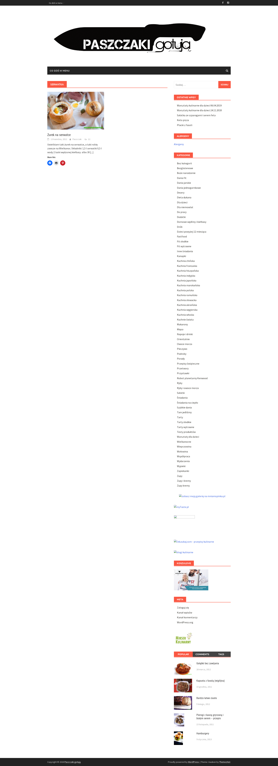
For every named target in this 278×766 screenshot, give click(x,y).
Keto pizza (183, 120)
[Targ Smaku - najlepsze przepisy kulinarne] (184, 523)
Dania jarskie (184, 182)
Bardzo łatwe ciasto (206, 698)
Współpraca (183, 456)
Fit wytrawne (184, 246)
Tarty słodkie (184, 422)
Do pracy (181, 212)
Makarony (182, 324)
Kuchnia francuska (187, 265)
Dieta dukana (184, 197)
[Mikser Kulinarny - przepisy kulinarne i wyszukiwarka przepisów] (183, 637)
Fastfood (182, 236)
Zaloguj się (183, 607)
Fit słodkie (182, 241)
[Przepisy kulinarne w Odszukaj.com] (194, 541)
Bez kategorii (184, 163)
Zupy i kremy (184, 480)
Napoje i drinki (185, 334)
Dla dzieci (182, 202)
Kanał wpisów (184, 612)
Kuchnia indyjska (186, 275)
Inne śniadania (185, 251)
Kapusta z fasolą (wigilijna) (210, 680)
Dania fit (181, 178)
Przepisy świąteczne (188, 363)
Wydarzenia (183, 461)
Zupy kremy (183, 485)
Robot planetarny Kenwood (192, 378)
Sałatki (181, 392)
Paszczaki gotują (73, 762)
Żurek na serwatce (59, 135)
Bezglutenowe (185, 168)
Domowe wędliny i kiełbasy (191, 221)
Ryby (179, 383)
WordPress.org (185, 622)
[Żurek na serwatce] (75, 110)
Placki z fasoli (184, 125)
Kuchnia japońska (186, 280)
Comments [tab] (202, 654)
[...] (91, 152)
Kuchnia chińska (186, 260)
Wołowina (182, 451)
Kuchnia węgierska (187, 309)
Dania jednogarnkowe (189, 187)
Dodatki (181, 217)
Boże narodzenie (186, 173)
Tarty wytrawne (185, 427)
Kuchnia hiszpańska (188, 270)
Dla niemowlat (185, 207)
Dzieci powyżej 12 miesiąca (191, 231)
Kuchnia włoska (185, 314)
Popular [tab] (183, 654)
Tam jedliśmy (184, 412)
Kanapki (181, 256)
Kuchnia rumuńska (187, 295)
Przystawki (183, 373)
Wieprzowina (184, 446)
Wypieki (181, 466)
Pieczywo (182, 348)
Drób (179, 226)
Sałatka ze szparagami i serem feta (196, 115)
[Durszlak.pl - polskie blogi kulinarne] (183, 552)
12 (89, 139)
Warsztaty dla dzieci (188, 436)
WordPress (193, 762)
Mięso (180, 329)
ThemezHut (224, 762)
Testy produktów (186, 431)
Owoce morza (184, 344)
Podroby (181, 353)
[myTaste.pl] (181, 506)
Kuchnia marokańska (188, 285)
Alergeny (179, 144)
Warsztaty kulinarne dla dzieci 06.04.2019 (199, 105)
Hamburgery (202, 733)
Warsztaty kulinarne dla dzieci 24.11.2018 (199, 110)
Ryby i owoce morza (188, 388)
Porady (181, 358)
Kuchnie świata (185, 319)
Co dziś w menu (55, 3)
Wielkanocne (184, 441)
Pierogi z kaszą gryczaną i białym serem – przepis (209, 716)
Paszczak (77, 139)
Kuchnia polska (185, 290)
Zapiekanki (183, 471)
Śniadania (182, 397)
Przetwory (183, 368)
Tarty (180, 417)
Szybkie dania (184, 407)
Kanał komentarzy (187, 617)
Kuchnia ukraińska (187, 304)
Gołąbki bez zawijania (207, 663)
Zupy (179, 476)
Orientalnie (183, 339)
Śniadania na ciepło (187, 402)
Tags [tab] (221, 654)
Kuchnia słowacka (186, 300)
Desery (180, 192)
